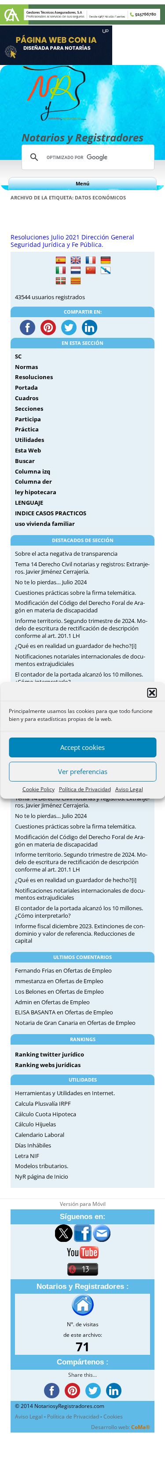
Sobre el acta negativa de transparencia (66, 553)
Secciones (29, 409)
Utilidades (29, 440)
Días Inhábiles (33, 1145)
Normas (26, 367)
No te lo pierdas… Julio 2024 (51, 582)
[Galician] (105, 270)
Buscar (25, 461)
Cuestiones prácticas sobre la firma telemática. (75, 593)
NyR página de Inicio (41, 1176)
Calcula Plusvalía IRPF (43, 1103)
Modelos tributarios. (41, 1166)
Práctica (27, 429)
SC (18, 356)
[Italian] (60, 270)
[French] (90, 260)
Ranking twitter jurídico (49, 1054)
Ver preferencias (82, 771)
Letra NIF (27, 1156)
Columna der (33, 481)
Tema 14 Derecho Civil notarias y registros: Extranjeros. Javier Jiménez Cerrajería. (82, 567)
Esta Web (28, 450)
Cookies (113, 1416)
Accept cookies (82, 747)
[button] (151, 692)
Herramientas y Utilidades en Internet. (65, 1093)
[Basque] (60, 281)
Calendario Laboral (39, 1135)
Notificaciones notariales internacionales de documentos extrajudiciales (80, 660)
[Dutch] (75, 270)
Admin (23, 1002)
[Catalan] (75, 281)
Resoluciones (34, 377)
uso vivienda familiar (45, 524)
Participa (28, 419)
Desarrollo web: (120, 1427)
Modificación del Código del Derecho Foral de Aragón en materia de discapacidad (80, 606)
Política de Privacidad (85, 789)
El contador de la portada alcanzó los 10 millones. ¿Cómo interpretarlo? (79, 678)
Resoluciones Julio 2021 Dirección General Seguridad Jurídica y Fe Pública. (72, 241)
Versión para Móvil (83, 1204)
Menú (82, 183)
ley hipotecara (35, 492)
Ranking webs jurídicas (48, 1065)
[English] (75, 260)
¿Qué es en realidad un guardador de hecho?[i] (75, 646)
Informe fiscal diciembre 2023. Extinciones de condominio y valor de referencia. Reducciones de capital (80, 933)
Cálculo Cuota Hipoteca (45, 1114)
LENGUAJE (29, 503)
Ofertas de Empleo (87, 970)
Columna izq (32, 471)
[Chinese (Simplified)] (90, 270)
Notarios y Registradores (82, 137)
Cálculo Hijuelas (35, 1124)
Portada (26, 387)
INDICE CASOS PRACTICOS (50, 513)
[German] (105, 260)
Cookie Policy (38, 789)
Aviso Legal (129, 789)
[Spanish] (60, 260)
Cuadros (26, 398)
